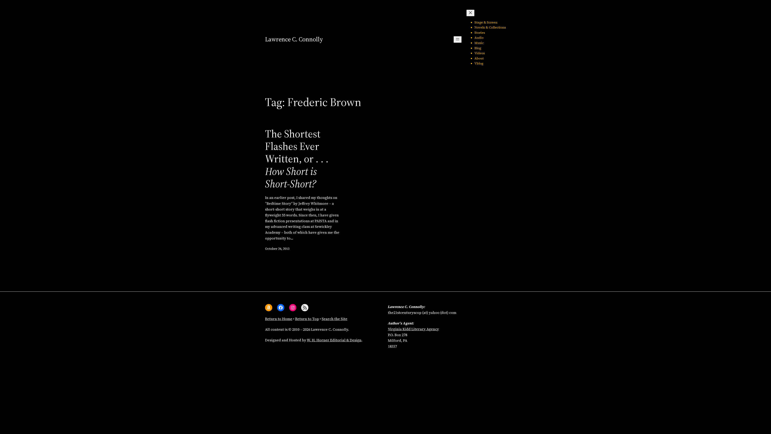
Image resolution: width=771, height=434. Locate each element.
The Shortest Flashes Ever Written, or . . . (296, 159)
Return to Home (278, 318)
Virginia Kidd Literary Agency (413, 329)
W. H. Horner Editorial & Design (334, 340)
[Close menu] (470, 13)
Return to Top (307, 318)
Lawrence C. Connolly (294, 39)
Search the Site (334, 318)
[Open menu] (458, 39)
